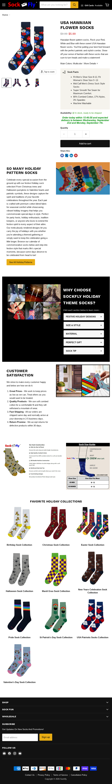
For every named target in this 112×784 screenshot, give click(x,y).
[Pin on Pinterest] (76, 155)
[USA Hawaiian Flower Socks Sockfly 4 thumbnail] (37, 83)
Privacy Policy (44, 775)
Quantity (64, 128)
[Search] (74, 4)
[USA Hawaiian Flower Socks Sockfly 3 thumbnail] (27, 83)
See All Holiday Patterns (20, 262)
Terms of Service (60, 775)
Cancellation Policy (79, 775)
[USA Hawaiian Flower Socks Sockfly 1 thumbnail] (6, 83)
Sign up (46, 737)
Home (5, 15)
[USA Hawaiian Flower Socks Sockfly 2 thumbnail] (16, 83)
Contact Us (30, 775)
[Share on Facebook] (62, 155)
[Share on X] (66, 155)
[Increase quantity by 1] (86, 134)
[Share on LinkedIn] (71, 155)
